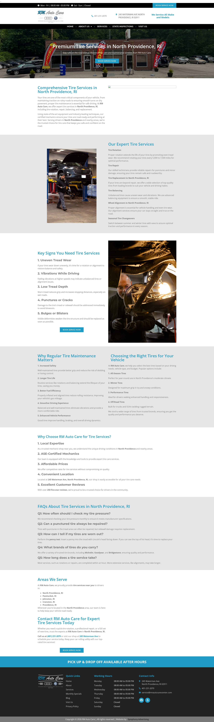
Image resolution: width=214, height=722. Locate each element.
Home (70, 26)
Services (102, 26)
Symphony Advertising (138, 719)
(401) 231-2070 (54, 636)
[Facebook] (141, 700)
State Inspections (122, 26)
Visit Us (142, 26)
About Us (84, 26)
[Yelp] (147, 700)
